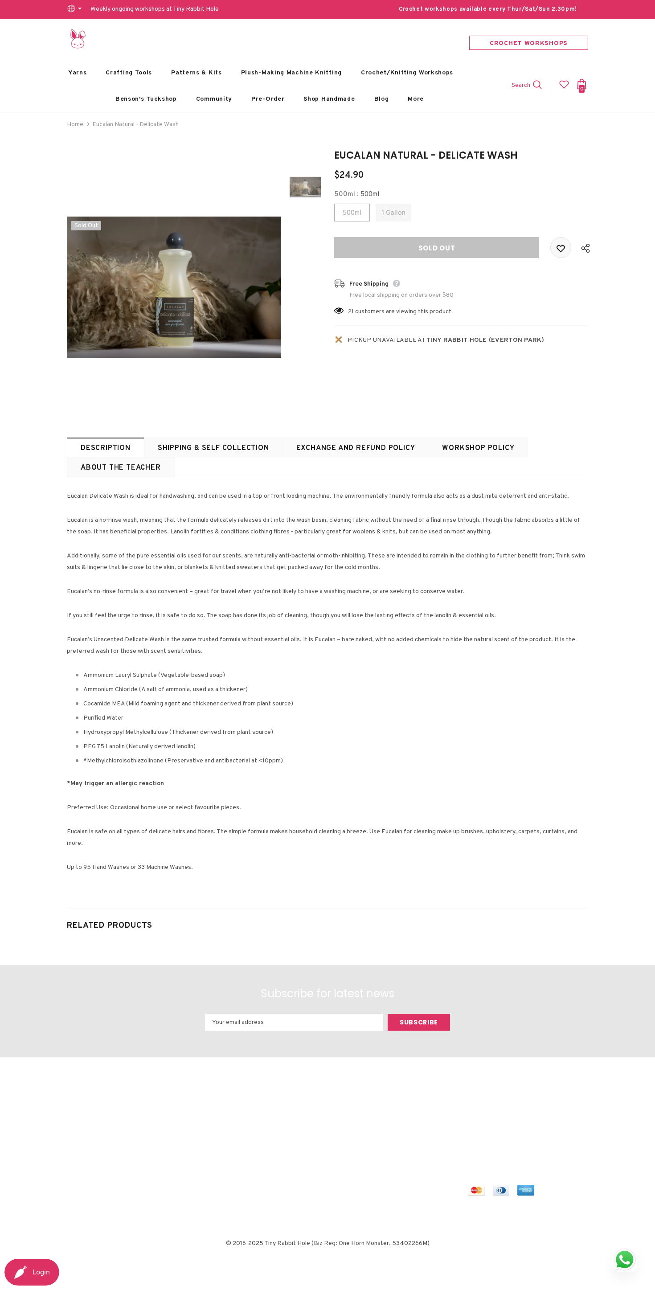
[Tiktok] (476, 1133)
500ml (352, 213)
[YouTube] (555, 1116)
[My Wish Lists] (564, 88)
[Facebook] (476, 1116)
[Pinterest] (534, 1116)
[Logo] (78, 39)
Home (75, 124)
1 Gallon (393, 213)
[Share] (583, 248)
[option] (174, 287)
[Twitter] (492, 1116)
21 (351, 311)
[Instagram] (513, 1116)
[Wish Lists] (560, 247)
